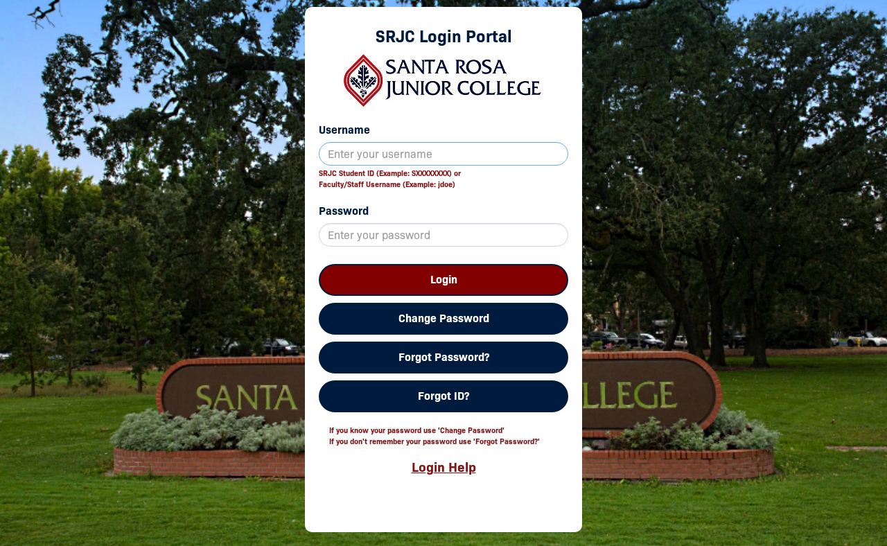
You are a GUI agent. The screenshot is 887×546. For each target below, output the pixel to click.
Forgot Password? (443, 357)
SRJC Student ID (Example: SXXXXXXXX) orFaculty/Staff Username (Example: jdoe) (390, 178)
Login (443, 279)
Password (344, 211)
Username (344, 129)
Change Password (443, 318)
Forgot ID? (443, 396)
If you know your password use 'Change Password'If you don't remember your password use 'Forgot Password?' (434, 435)
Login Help (444, 467)
